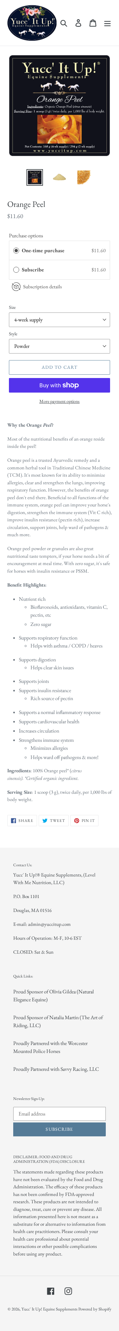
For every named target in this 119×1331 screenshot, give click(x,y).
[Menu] (107, 22)
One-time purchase (43, 250)
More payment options (59, 401)
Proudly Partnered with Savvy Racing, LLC (56, 1069)
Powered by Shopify (94, 1309)
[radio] (16, 250)
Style (13, 334)
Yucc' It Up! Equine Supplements (49, 1309)
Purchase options (26, 235)
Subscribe (33, 269)
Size (12, 307)
